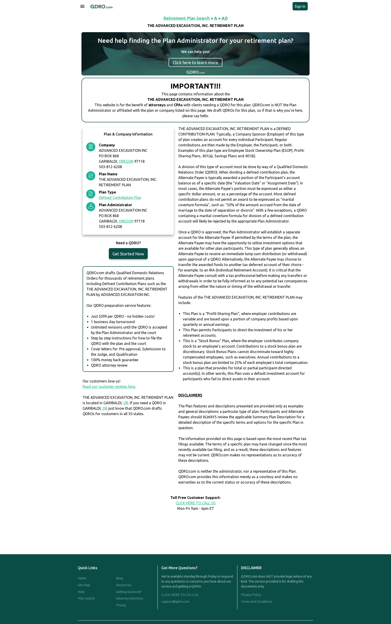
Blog (119, 578)
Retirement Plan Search (186, 18)
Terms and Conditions (256, 601)
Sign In (300, 6)
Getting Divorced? (129, 592)
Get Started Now (128, 253)
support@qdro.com (175, 601)
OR (125, 403)
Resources (123, 585)
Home (82, 578)
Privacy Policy (251, 595)
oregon (126, 161)
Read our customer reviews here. (109, 387)
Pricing (121, 605)
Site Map (84, 585)
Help (81, 592)
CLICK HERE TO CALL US (196, 503)
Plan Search (86, 598)
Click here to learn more (195, 62)
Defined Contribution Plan (120, 198)
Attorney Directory (129, 598)
